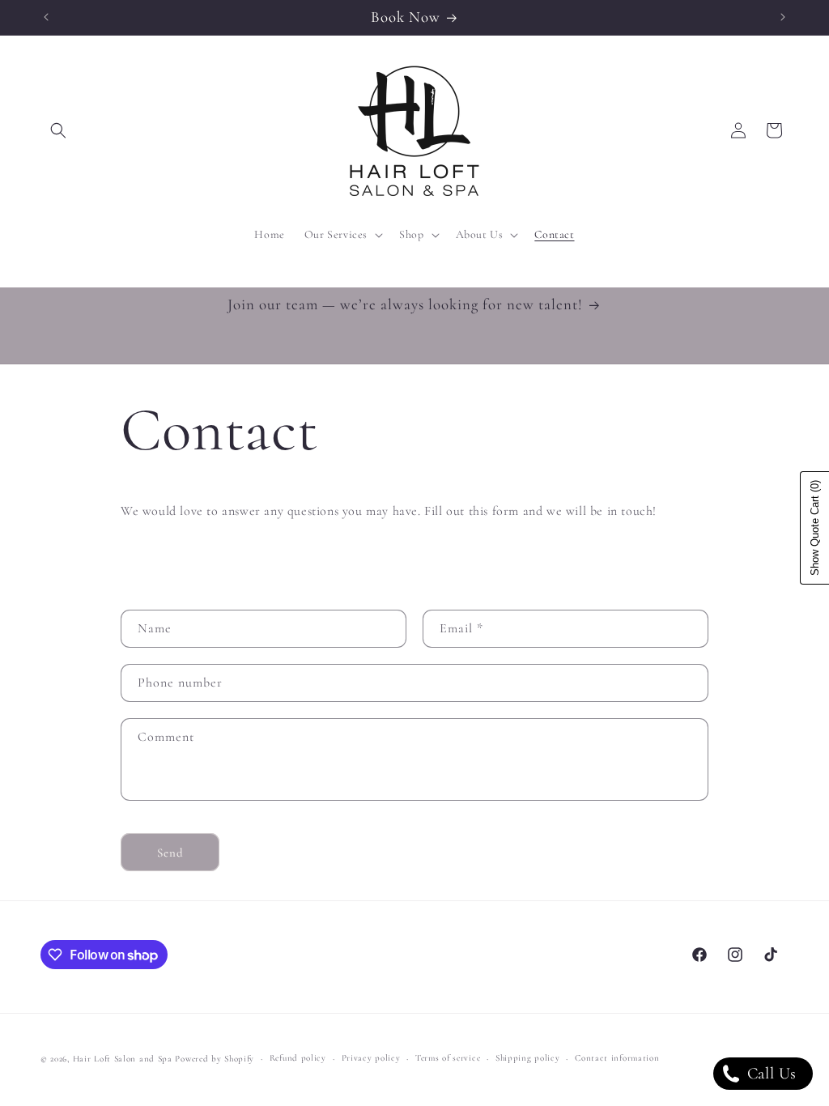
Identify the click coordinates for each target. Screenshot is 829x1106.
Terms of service (447, 1058)
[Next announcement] (783, 17)
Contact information (617, 1058)
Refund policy (298, 1058)
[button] (58, 130)
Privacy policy (371, 1058)
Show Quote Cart (815, 528)
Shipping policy (527, 1058)
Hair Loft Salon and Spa (122, 1058)
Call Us (769, 1073)
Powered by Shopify (214, 1058)
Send (170, 852)
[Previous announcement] (46, 17)
